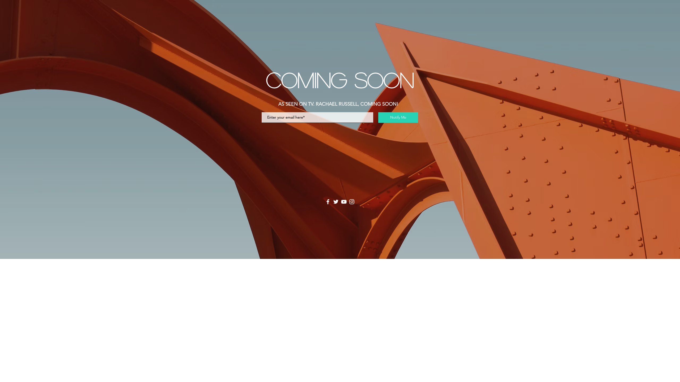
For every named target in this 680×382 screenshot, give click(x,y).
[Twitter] (336, 201)
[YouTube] (344, 201)
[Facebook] (328, 201)
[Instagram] (351, 201)
